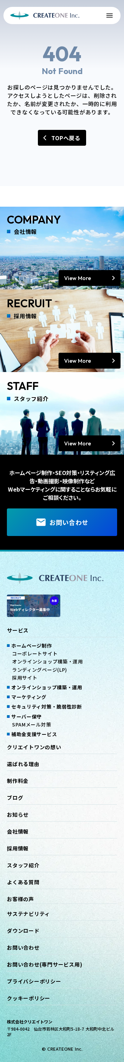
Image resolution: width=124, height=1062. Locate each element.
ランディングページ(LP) (39, 670)
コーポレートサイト (35, 653)
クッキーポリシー (28, 998)
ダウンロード (23, 931)
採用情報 (18, 848)
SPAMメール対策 (31, 724)
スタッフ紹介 (23, 865)
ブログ (15, 798)
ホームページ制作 (31, 645)
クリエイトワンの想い (34, 747)
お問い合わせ (23, 948)
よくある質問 (23, 882)
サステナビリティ (28, 914)
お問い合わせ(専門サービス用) (44, 964)
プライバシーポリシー (34, 981)
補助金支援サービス (34, 734)
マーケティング (28, 697)
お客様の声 (20, 899)
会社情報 (18, 831)
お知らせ (18, 815)
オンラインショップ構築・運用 (47, 661)
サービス (18, 630)
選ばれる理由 (23, 764)
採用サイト (25, 677)
